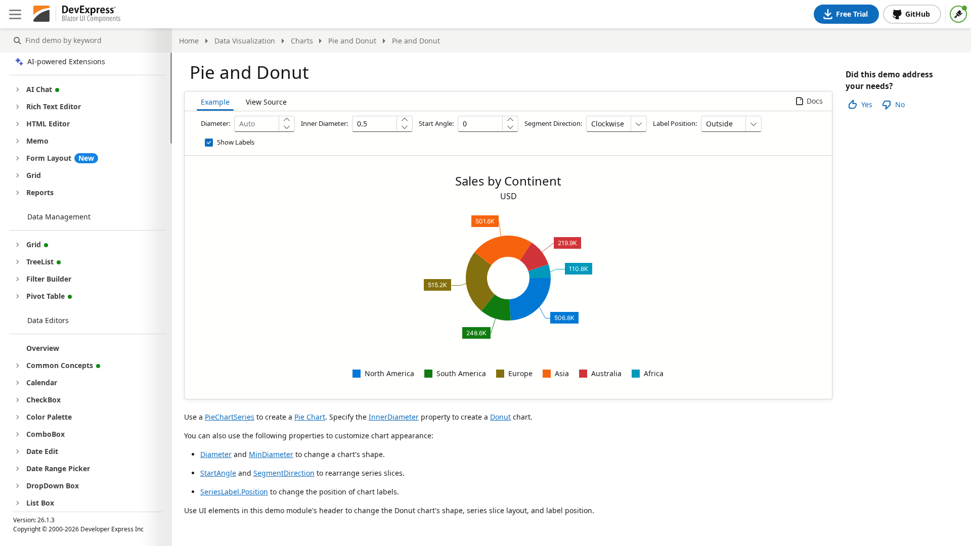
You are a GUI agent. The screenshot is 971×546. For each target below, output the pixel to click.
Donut (500, 417)
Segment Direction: (553, 123)
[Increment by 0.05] (286, 120)
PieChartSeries (229, 417)
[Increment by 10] (510, 120)
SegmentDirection (284, 473)
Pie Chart (309, 417)
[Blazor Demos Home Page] (91, 14)
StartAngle (218, 473)
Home (189, 41)
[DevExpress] (41, 14)
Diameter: (215, 123)
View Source (266, 102)
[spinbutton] (257, 123)
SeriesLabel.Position (234, 491)
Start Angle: (436, 123)
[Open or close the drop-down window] (638, 123)
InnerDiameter (394, 417)
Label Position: (675, 123)
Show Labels (235, 142)
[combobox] (609, 123)
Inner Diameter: (324, 123)
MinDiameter (271, 454)
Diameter (216, 454)
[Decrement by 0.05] (286, 127)
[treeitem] (94, 348)
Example (215, 102)
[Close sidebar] (15, 14)
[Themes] (958, 14)
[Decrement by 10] (510, 127)
